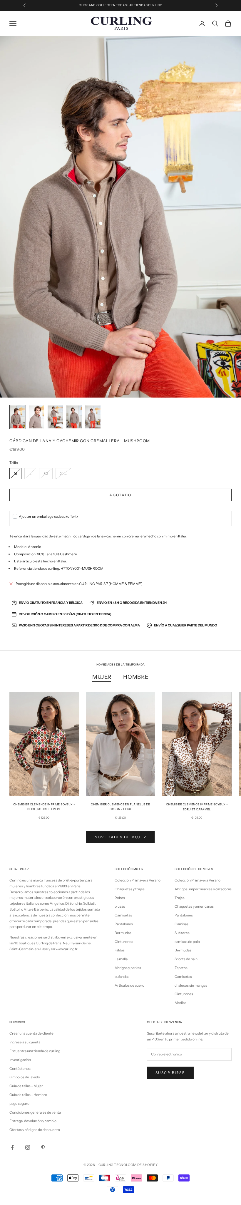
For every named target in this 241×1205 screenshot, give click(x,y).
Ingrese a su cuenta (24, 1042)
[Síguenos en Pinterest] (43, 1147)
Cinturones (124, 941)
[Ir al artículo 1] (17, 417)
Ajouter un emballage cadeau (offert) (48, 516)
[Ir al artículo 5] (93, 417)
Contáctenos (20, 1068)
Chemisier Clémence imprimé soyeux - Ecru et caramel (197, 807)
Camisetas (123, 915)
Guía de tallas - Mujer (26, 1086)
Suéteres (182, 933)
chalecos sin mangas (191, 985)
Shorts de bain (186, 959)
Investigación (20, 1059)
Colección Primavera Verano (137, 880)
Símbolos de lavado (24, 1077)
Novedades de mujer (120, 837)
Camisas (181, 924)
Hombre (136, 676)
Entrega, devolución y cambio (32, 1121)
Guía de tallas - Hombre (28, 1094)
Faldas (120, 950)
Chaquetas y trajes (130, 889)
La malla (121, 959)
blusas (120, 906)
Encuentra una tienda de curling (34, 1051)
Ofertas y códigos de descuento (34, 1129)
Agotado (120, 495)
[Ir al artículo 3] (55, 417)
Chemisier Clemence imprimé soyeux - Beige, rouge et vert (44, 807)
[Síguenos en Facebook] (12, 1147)
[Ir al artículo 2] (36, 417)
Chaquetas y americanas (194, 906)
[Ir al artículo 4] (74, 417)
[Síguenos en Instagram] (28, 1147)
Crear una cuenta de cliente (31, 1033)
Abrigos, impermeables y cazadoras (203, 889)
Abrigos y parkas (128, 968)
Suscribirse (170, 1072)
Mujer (101, 676)
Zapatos (181, 968)
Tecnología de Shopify (136, 1165)
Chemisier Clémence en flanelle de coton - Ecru (120, 807)
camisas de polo (187, 941)
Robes (120, 898)
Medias (180, 1002)
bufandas (122, 976)
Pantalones (124, 924)
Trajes (180, 898)
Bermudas (123, 933)
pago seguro (19, 1103)
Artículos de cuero (129, 985)
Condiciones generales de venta (35, 1112)
